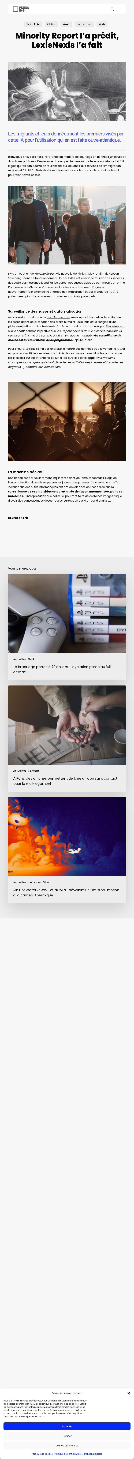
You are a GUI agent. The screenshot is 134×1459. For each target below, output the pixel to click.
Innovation (84, 24)
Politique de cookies (42, 1453)
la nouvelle (65, 274)
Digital (51, 24)
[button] (129, 1393)
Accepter (67, 1426)
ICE (112, 292)
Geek (66, 24)
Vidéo (47, 882)
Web (102, 24)
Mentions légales (93, 1453)
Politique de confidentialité (68, 1453)
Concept (33, 770)
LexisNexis (36, 157)
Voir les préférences (67, 1445)
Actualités (33, 24)
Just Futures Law (58, 317)
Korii (24, 518)
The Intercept (115, 326)
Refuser (67, 1435)
